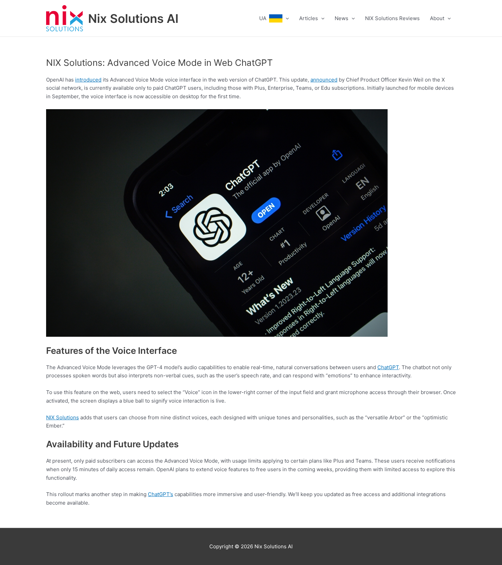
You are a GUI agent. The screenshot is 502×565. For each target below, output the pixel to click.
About (437, 18)
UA (264, 18)
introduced (88, 79)
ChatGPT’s (160, 494)
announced (323, 79)
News (341, 18)
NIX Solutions (62, 417)
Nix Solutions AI (133, 18)
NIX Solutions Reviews (392, 18)
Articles (308, 18)
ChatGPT (388, 367)
